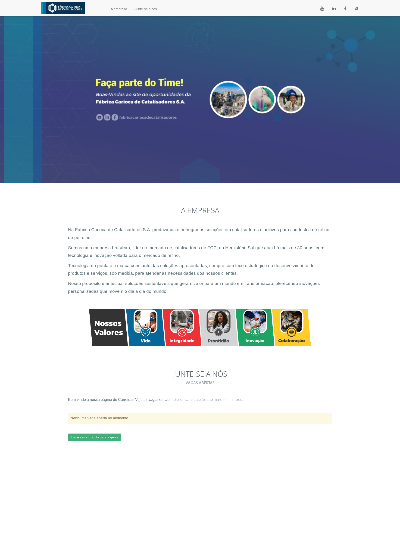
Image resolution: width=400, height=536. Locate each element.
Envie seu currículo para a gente (95, 437)
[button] (119, 9)
